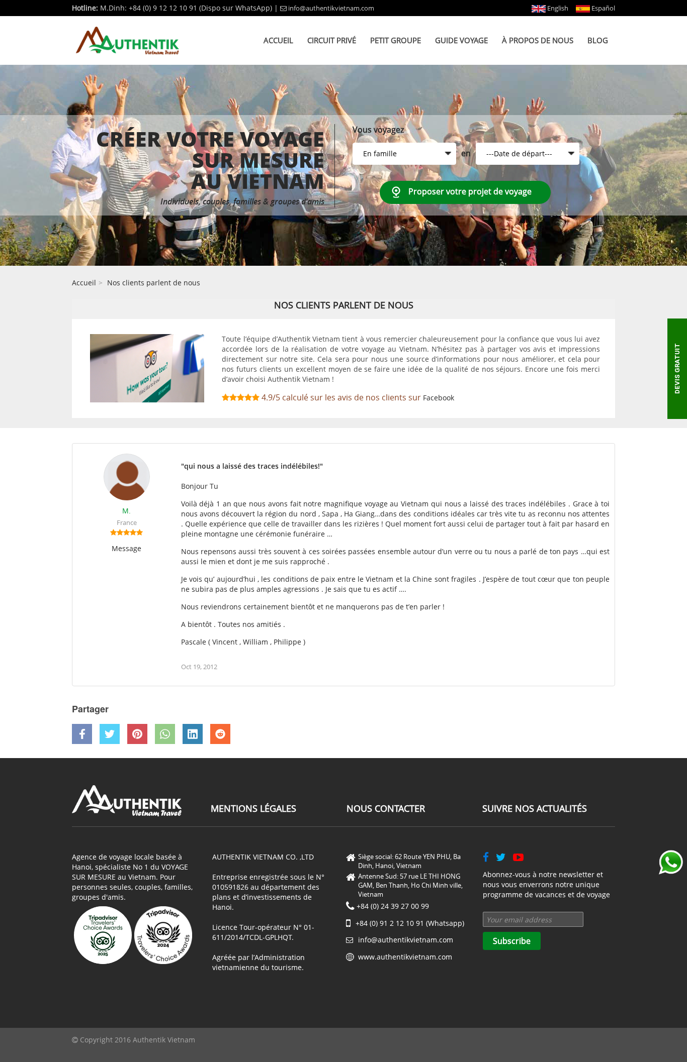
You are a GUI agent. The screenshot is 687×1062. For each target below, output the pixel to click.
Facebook (438, 397)
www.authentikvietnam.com (405, 957)
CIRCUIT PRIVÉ (331, 40)
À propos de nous (537, 40)
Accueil (278, 40)
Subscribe (512, 940)
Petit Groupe (395, 40)
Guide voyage (461, 40)
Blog (597, 40)
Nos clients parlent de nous (153, 282)
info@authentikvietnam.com (331, 8)
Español (602, 8)
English (557, 8)
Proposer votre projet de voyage (470, 191)
